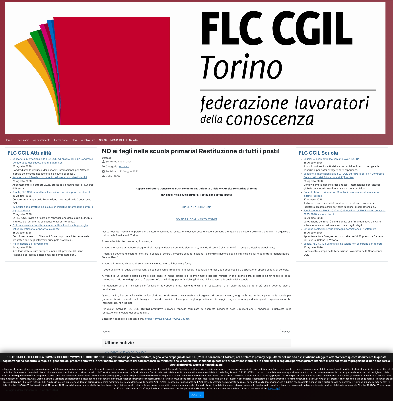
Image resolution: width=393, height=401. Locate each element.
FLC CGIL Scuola (318, 153)
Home (8, 140)
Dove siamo (22, 140)
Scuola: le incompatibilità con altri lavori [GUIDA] (332, 158)
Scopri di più (274, 388)
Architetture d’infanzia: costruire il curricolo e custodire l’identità (49, 177)
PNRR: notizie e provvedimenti (30, 243)
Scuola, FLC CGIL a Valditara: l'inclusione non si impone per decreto (51, 192)
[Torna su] (388, 395)
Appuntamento (42, 140)
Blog (74, 140)
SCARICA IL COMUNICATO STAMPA (196, 219)
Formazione (61, 140)
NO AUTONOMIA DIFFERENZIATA (118, 140)
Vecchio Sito (88, 140)
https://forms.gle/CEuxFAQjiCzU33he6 (167, 318)
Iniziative (124, 166)
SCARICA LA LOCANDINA (196, 206)
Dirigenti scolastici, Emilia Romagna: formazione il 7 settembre (340, 228)
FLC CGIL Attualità (29, 153)
